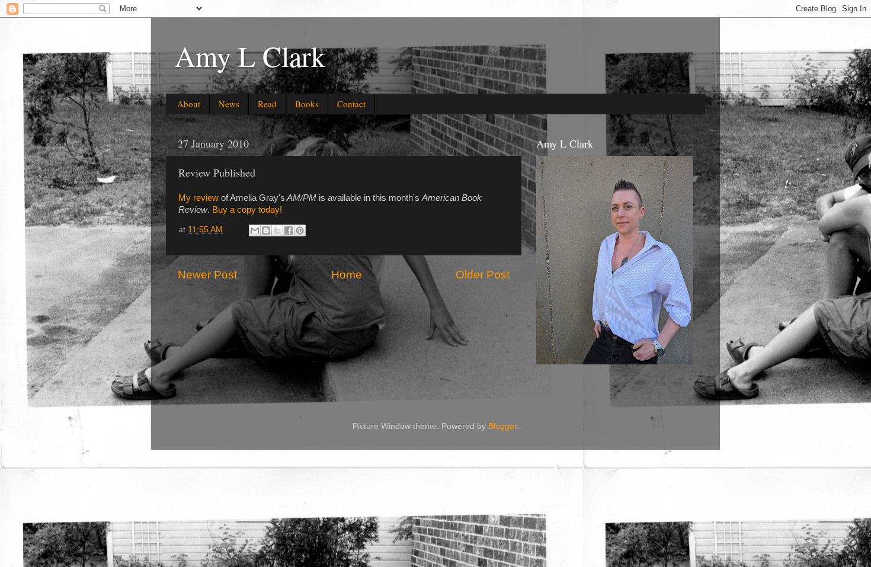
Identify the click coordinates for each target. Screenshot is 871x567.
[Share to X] (277, 230)
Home (346, 274)
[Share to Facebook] (288, 230)
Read (267, 104)
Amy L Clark (250, 56)
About (188, 104)
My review (198, 198)
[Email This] (255, 230)
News (229, 104)
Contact (351, 104)
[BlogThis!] (266, 230)
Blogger (502, 426)
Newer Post (207, 274)
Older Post (483, 274)
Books (307, 104)
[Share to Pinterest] (300, 230)
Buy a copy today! (247, 209)
